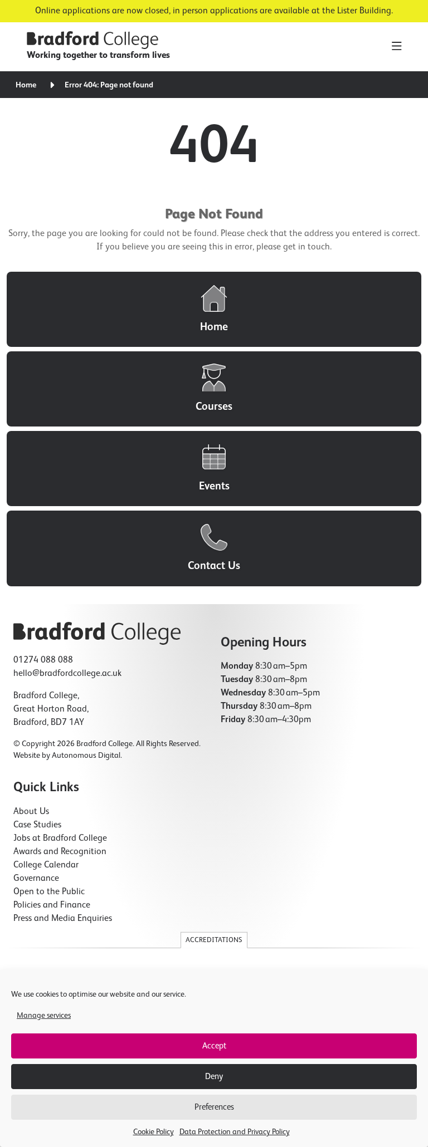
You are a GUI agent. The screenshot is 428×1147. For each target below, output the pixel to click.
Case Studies (37, 825)
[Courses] (214, 389)
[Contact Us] (214, 548)
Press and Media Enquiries (62, 918)
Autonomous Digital (86, 755)
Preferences (214, 1107)
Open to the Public (49, 892)
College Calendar (46, 865)
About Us (31, 811)
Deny (214, 1076)
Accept (214, 1046)
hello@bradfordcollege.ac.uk (67, 673)
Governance (36, 878)
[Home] (214, 309)
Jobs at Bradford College (60, 838)
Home (26, 85)
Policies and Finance (51, 905)
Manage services (44, 1015)
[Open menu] (396, 46)
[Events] (214, 468)
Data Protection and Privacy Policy (234, 1132)
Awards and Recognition (59, 851)
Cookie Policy (153, 1132)
